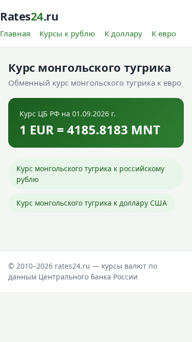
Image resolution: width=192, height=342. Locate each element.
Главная (15, 33)
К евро (164, 33)
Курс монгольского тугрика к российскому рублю (90, 174)
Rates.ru (29, 16)
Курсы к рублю (67, 33)
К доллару (123, 33)
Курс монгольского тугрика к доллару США (91, 203)
